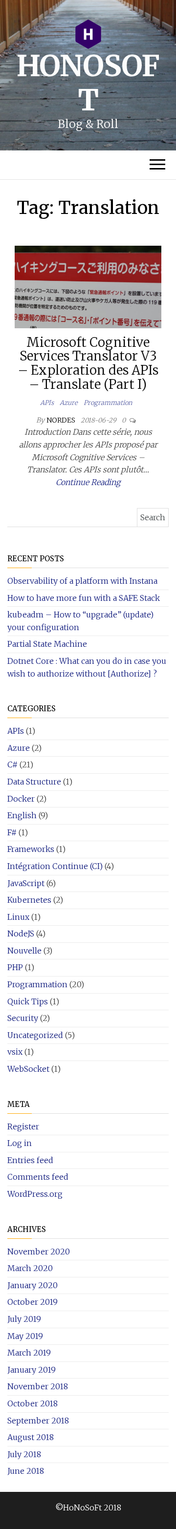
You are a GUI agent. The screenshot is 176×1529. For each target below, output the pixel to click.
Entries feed (30, 1160)
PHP (15, 967)
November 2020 (38, 1251)
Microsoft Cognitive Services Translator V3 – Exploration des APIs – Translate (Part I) (88, 363)
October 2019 (32, 1302)
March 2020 (30, 1268)
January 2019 (31, 1370)
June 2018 (25, 1471)
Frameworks (30, 849)
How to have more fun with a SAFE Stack (83, 598)
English (22, 815)
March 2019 (29, 1353)
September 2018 (38, 1420)
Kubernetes (29, 900)
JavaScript (25, 883)
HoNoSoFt (88, 82)
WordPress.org (35, 1194)
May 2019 (25, 1336)
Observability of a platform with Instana (82, 581)
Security (22, 1018)
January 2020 (32, 1285)
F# (12, 832)
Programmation (108, 403)
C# (12, 764)
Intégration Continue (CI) (55, 866)
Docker (21, 799)
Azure (69, 403)
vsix (14, 1052)
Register (23, 1126)
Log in (19, 1143)
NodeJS (20, 933)
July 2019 (24, 1319)
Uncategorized (35, 1035)
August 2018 (30, 1437)
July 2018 (24, 1454)
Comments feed (37, 1177)
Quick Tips (27, 1001)
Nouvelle (24, 951)
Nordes (61, 420)
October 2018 (32, 1403)
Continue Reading (88, 482)
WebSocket (28, 1069)
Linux (18, 917)
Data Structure (34, 781)
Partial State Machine (47, 644)
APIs (47, 403)
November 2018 (37, 1386)
